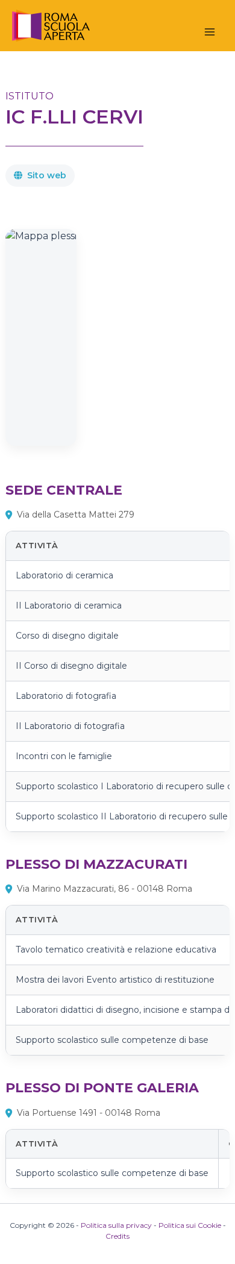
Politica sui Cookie (189, 1225)
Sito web (46, 175)
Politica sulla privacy (116, 1225)
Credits (117, 1236)
